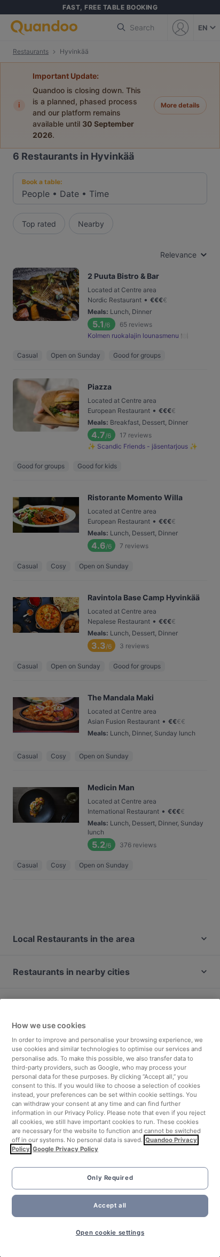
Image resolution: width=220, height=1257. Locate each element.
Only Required (110, 1177)
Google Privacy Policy (65, 1149)
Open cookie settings (110, 1232)
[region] (110, 1128)
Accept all (110, 1205)
